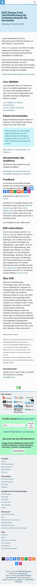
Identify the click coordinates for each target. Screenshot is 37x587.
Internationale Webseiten (9, 548)
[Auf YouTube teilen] (19, 191)
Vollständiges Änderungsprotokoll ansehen (18, 74)
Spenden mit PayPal (31, 425)
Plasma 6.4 (6, 48)
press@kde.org (9, 377)
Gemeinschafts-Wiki (7, 514)
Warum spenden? (26, 419)
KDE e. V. (4, 537)
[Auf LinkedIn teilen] (8, 191)
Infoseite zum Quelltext (21, 174)
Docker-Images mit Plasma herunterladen (13, 109)
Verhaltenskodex (6, 522)
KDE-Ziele (4, 484)
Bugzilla (9, 213)
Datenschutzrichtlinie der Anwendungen (14, 528)
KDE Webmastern (24, 571)
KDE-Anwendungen (7, 464)
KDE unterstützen (10, 268)
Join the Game (22, 273)
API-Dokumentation (7, 479)
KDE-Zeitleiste (6, 543)
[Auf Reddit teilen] (12, 191)
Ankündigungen (6, 494)
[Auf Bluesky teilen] (32, 188)
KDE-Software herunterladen (10, 520)
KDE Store (4, 535)
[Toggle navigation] (34, 2)
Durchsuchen (18, 451)
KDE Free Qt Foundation (9, 540)
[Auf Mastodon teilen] (29, 188)
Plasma (3, 461)
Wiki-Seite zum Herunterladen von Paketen (16, 151)
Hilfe (2, 517)
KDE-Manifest (5, 545)
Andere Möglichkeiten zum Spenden (18, 432)
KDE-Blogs (4, 497)
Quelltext (4, 487)
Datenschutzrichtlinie (8, 525)
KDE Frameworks (6, 467)
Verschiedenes (6, 505)
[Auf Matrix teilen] (25, 188)
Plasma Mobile (6, 469)
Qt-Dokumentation (7, 482)
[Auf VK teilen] (26, 191)
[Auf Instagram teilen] (29, 191)
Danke (3, 507)
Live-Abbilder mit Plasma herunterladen (12, 104)
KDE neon (4, 472)
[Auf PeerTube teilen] (22, 191)
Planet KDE (4, 499)
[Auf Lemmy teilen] (15, 191)
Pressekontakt (6, 502)
